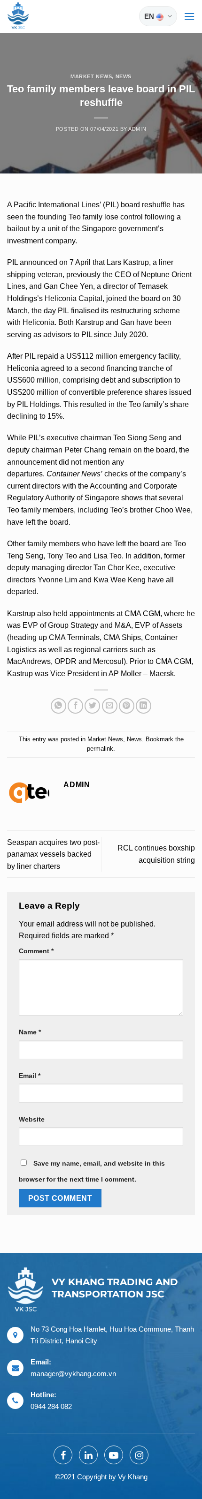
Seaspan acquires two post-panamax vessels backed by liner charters (53, 854)
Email (29, 1075)
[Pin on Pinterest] (126, 706)
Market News (91, 76)
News (124, 76)
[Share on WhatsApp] (58, 706)
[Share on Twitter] (92, 706)
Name (30, 1032)
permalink (100, 748)
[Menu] (189, 16)
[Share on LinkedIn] (143, 706)
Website (32, 1119)
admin (137, 129)
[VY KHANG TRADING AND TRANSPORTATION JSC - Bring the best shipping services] (30, 16)
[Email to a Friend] (109, 706)
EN (149, 16)
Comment (36, 951)
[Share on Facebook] (75, 706)
